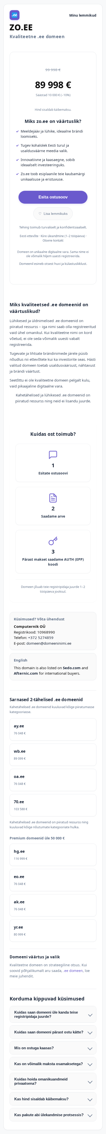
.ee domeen (73, 970)
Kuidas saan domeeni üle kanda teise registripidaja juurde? (46, 1014)
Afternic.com (26, 673)
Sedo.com (72, 667)
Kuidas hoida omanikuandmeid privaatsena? (41, 1081)
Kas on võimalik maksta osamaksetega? (48, 1064)
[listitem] (53, 729)
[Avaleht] (14, 15)
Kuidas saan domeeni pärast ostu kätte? (48, 1032)
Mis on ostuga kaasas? (34, 1048)
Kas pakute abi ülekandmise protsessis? (49, 1115)
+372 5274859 (40, 637)
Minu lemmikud (82, 15)
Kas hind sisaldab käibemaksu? (41, 1099)
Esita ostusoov (53, 197)
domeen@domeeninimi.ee (48, 643)
